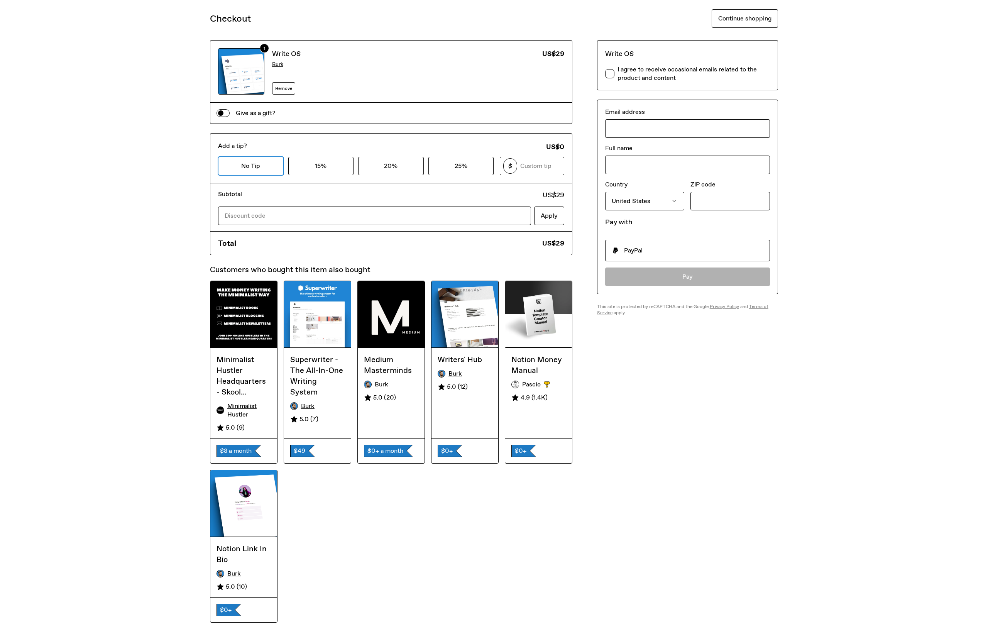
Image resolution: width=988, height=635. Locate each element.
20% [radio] (391, 165)
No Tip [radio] (250, 165)
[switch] (223, 113)
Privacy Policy (724, 306)
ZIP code (703, 184)
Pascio (544, 385)
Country (616, 184)
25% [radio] (461, 165)
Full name (619, 148)
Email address (625, 111)
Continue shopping (744, 18)
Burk (277, 64)
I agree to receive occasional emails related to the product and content (687, 73)
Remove (283, 88)
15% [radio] (321, 165)
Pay (687, 276)
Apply (549, 215)
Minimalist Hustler (242, 410)
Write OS (286, 53)
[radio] (687, 250)
